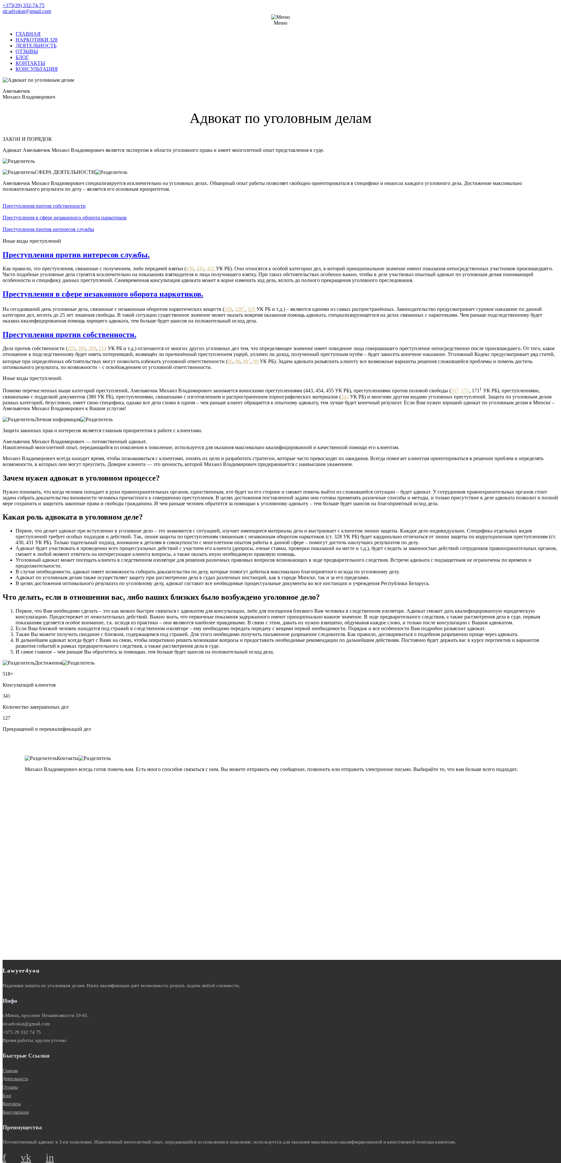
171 (465, 391)
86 (230, 361)
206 (82, 348)
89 (255, 361)
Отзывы (10, 1087)
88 (238, 361)
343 (345, 396)
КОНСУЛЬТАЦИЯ (37, 69)
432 (211, 268)
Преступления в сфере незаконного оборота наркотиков (65, 217)
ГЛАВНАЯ (28, 34)
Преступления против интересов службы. (76, 255)
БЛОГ (22, 57)
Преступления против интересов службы (48, 229)
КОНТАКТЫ (30, 63)
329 (251, 309)
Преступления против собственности (44, 206)
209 (92, 348)
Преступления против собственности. (69, 334)
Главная (10, 1070)
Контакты (12, 1103)
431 (200, 268)
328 (228, 309)
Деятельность (15, 1078)
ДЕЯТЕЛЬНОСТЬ (36, 45)
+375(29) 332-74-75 (23, 5)
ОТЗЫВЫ (27, 51)
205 (71, 348)
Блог (7, 1095)
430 (190, 268)
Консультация (16, 1112)
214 (102, 348)
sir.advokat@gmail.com (27, 11)
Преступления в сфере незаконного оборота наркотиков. (103, 294)
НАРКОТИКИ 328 (36, 40)
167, (455, 391)
